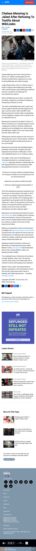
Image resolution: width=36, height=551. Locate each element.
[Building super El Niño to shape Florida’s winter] (8, 419)
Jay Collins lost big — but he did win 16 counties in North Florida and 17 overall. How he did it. (23, 370)
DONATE (30, 2)
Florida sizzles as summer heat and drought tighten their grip (23, 443)
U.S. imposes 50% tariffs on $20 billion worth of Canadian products (23, 431)
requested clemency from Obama (23, 230)
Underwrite (6, 504)
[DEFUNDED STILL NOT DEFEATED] (18, 328)
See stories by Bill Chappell (10, 302)
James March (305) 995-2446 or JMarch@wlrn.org (16, 531)
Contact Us (6, 497)
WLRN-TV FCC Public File (9, 517)
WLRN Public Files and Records (11, 522)
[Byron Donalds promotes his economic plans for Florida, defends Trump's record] (7, 356)
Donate (5, 500)
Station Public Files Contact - (10, 528)
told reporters (16, 248)
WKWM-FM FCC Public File (10, 520)
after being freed (7, 215)
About (5, 493)
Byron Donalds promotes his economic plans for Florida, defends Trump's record (21, 358)
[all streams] (34, 549)
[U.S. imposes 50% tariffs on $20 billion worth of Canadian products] (8, 432)
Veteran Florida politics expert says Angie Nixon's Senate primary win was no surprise (23, 383)
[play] (3, 549)
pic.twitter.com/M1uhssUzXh (22, 181)
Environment (16, 391)
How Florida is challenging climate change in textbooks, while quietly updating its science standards (23, 396)
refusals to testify (7, 276)
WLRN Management (8, 533)
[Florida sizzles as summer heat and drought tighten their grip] (8, 444)
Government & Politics (19, 353)
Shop (4, 507)
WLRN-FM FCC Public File (9, 519)
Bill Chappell (5, 28)
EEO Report (6, 525)
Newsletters (6, 511)
